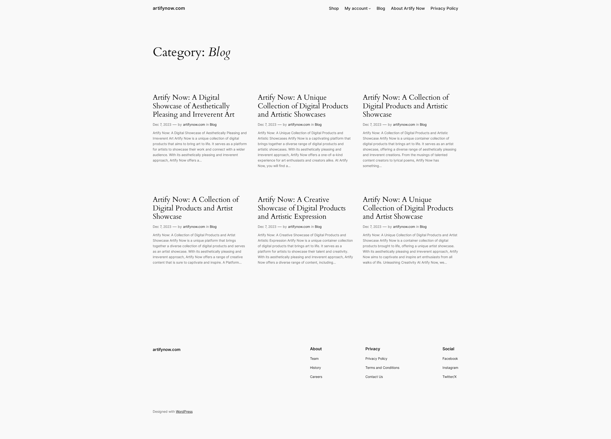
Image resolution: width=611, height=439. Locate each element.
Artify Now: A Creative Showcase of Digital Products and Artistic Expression (302, 208)
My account (356, 8)
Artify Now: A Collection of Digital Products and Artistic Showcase (405, 106)
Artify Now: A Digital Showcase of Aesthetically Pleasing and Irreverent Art (193, 106)
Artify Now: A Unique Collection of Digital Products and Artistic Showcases (303, 106)
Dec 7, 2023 (162, 124)
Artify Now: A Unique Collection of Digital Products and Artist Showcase (408, 208)
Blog (213, 124)
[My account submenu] (370, 8)
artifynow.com (169, 8)
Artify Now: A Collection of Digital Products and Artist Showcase (195, 208)
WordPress (184, 411)
